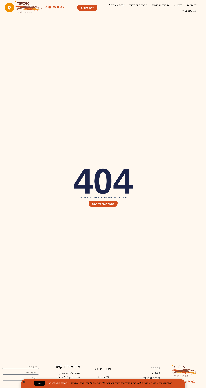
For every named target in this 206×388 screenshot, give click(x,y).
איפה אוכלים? (117, 5)
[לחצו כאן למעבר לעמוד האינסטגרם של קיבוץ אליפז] (49, 7)
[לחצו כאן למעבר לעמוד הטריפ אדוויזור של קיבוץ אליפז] (62, 7)
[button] (24, 382)
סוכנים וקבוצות (160, 5)
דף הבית (191, 5)
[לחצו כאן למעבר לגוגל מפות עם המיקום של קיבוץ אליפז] (58, 7)
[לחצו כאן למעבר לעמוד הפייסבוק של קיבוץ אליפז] (46, 7)
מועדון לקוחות (103, 368)
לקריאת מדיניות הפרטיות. (59, 383)
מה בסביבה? (189, 10)
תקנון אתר (103, 376)
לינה (179, 5)
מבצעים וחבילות (138, 5)
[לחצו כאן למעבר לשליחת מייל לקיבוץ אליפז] (54, 7)
